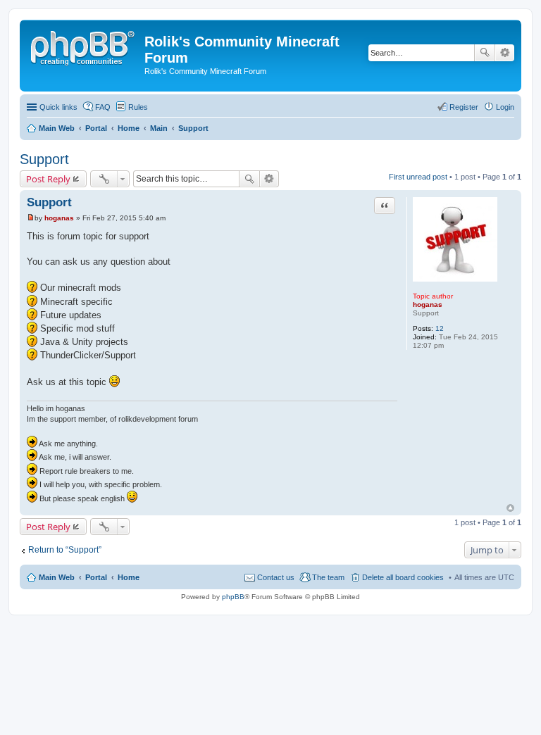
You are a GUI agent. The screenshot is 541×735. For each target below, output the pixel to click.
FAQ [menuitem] (103, 107)
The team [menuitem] (328, 577)
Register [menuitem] (463, 107)
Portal (96, 128)
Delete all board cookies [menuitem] (403, 577)
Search (484, 52)
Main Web (57, 577)
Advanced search (504, 52)
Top (510, 508)
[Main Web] (83, 45)
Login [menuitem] (505, 107)
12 (439, 328)
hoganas (427, 304)
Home (128, 577)
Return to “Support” (64, 550)
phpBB (233, 597)
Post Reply (48, 178)
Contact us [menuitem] (275, 577)
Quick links (58, 107)
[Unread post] (31, 218)
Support (44, 159)
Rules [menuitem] (138, 107)
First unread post (418, 176)
